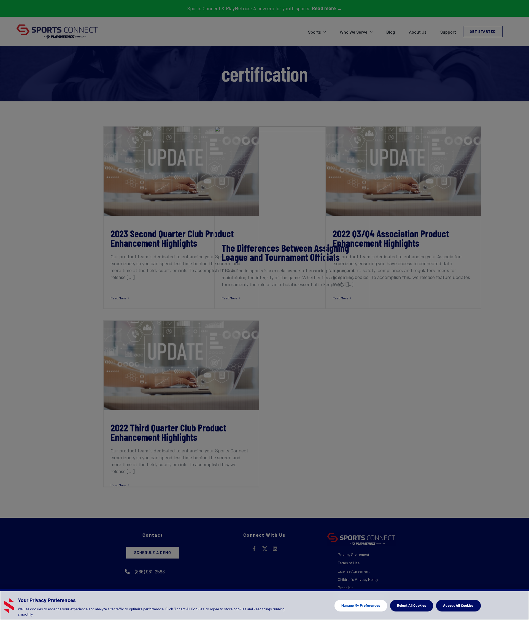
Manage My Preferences (360, 605)
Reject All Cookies (411, 605)
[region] (264, 604)
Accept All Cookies (458, 605)
